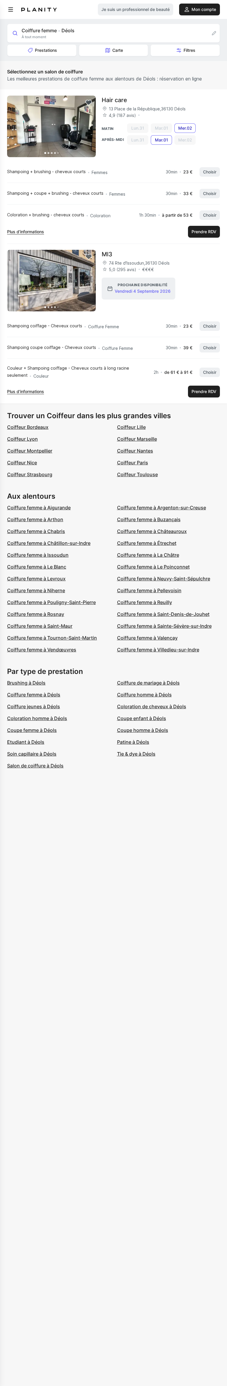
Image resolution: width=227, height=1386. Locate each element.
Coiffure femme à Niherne (36, 590)
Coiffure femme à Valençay (147, 638)
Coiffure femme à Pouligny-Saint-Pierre (51, 602)
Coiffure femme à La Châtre (148, 555)
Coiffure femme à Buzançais (149, 519)
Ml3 (107, 254)
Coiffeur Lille (131, 427)
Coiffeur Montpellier (29, 451)
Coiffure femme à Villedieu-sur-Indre (158, 650)
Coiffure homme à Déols (144, 695)
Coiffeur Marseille (137, 439)
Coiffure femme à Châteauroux (152, 531)
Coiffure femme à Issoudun (38, 555)
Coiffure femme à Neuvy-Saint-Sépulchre (163, 579)
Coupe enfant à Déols (141, 718)
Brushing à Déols (26, 683)
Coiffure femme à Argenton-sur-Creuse (161, 508)
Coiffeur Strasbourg (29, 474)
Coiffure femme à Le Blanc (36, 567)
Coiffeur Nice (22, 463)
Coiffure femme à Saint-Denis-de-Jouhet (163, 614)
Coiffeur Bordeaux (27, 427)
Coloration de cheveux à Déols (151, 706)
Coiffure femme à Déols (33, 695)
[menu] (10, 9)
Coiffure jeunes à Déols (33, 706)
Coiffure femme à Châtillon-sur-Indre (48, 543)
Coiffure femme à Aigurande (39, 508)
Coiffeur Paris (132, 463)
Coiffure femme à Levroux (36, 579)
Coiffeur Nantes (135, 451)
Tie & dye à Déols (136, 754)
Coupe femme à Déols (32, 730)
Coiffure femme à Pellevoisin (149, 590)
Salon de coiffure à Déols (35, 766)
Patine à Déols (133, 742)
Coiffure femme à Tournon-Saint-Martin (52, 638)
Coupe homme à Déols (142, 730)
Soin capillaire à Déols (31, 754)
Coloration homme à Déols (37, 718)
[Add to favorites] (88, 102)
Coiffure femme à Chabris (36, 531)
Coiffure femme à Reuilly (144, 602)
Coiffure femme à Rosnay (35, 614)
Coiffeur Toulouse (137, 474)
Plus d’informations (25, 231)
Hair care (114, 100)
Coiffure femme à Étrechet (146, 543)
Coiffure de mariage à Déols (148, 683)
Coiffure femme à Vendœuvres (41, 650)
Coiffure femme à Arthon (35, 519)
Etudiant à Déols (25, 742)
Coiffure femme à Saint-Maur (39, 626)
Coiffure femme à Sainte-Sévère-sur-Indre (164, 626)
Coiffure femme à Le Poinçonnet (153, 567)
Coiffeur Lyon (22, 439)
